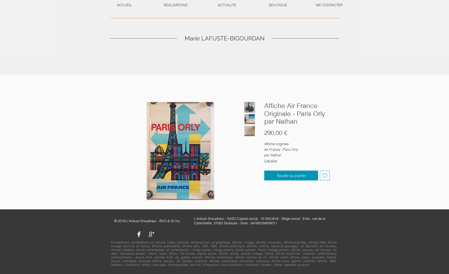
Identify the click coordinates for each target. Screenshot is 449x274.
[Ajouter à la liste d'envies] (325, 175)
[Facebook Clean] (139, 234)
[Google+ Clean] (151, 234)
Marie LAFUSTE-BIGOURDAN (224, 38)
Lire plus (270, 160)
